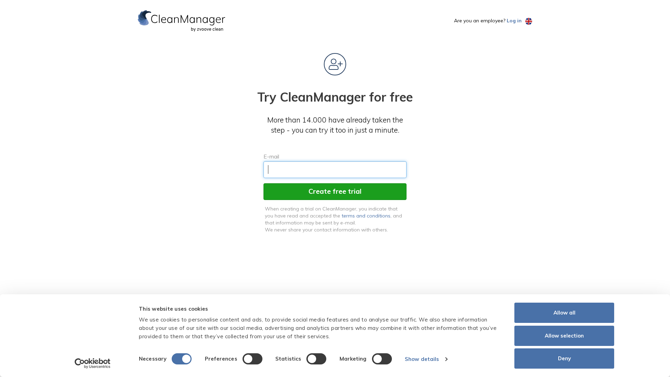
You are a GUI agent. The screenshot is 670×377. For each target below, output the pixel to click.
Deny (564, 358)
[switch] (252, 358)
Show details (422, 359)
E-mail (271, 156)
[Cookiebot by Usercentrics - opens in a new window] (92, 363)
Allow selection (564, 335)
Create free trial (335, 191)
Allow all (564, 312)
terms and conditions (366, 216)
